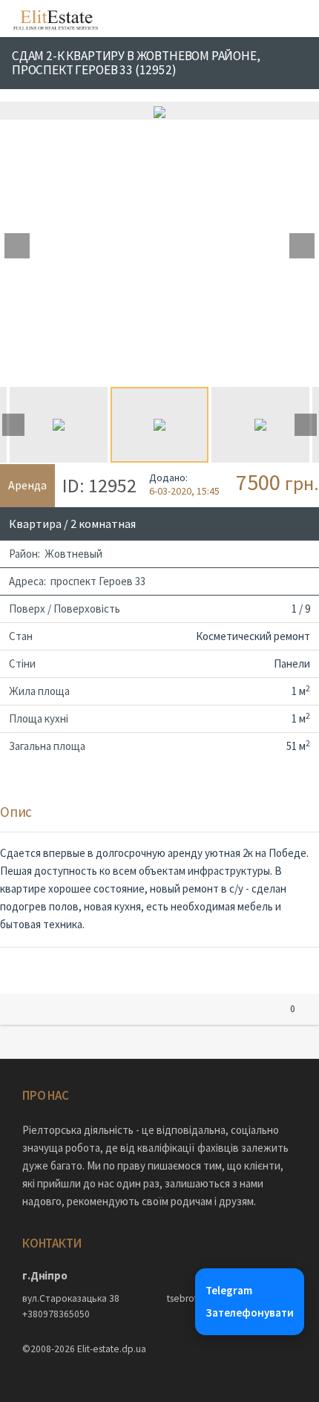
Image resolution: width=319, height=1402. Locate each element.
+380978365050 (56, 1314)
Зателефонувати (249, 1312)
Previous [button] (17, 245)
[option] (159, 111)
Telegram (228, 1290)
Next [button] (302, 245)
